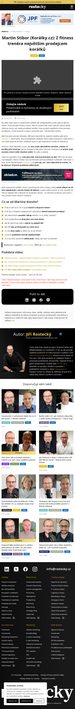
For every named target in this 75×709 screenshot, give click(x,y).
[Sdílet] (41, 300)
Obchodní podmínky (31, 675)
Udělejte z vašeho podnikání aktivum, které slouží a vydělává (39, 2)
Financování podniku (33, 582)
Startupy (14, 464)
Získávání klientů (8, 662)
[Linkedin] (27, 300)
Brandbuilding (31, 633)
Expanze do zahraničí (59, 582)
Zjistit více (26, 696)
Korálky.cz (6, 139)
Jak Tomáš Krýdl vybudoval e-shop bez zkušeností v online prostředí (33, 262)
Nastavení (39, 701)
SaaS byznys (55, 651)
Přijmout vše (12, 701)
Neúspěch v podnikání (10, 593)
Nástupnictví (31, 596)
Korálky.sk (27, 162)
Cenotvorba (6, 633)
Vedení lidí (30, 614)
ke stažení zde (49, 244)
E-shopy (27, 31)
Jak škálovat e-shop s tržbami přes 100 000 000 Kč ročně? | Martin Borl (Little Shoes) (55, 459)
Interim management (34, 589)
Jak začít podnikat (8, 589)
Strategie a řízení (57, 600)
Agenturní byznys (57, 630)
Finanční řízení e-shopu (59, 586)
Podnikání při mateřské (10, 600)
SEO (27, 655)
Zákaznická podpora (58, 611)
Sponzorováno (17, 422)
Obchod (5, 464)
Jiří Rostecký (8, 118)
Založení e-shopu (57, 603)
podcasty (48, 355)
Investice (6, 422)
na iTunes (28, 244)
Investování (55, 633)
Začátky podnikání (16, 31)
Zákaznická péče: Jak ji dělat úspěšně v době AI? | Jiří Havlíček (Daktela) (55, 546)
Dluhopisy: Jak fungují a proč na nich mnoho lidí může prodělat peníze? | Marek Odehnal (54, 503)
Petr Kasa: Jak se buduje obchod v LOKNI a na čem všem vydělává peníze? (19, 458)
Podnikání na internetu (10, 596)
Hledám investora (8, 586)
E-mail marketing (32, 640)
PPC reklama (31, 651)
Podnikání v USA (57, 644)
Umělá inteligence (57, 655)
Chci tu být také (11, 26)
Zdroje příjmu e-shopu (59, 607)
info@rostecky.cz (59, 569)
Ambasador (7, 510)
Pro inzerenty (16, 675)
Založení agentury (8, 655)
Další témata (6, 618)
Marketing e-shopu (58, 596)
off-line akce (62, 363)
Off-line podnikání (57, 640)
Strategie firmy (31, 611)
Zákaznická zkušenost (59, 614)
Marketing (44, 422)
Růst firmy (18, 554)
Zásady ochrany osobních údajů (52, 675)
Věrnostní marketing (34, 662)
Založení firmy (7, 614)
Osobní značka (7, 640)
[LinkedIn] (6, 569)
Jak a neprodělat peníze (26, 269)
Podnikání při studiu (9, 603)
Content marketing (33, 637)
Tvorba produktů (8, 651)
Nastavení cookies (48, 678)
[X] (34, 300)
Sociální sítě (30, 658)
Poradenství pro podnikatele (61, 648)
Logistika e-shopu (57, 593)
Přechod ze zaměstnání (10, 648)
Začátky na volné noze (10, 658)
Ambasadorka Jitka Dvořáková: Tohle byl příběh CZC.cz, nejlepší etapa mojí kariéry (18, 503)
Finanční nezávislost (9, 582)
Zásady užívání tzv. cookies (29, 678)
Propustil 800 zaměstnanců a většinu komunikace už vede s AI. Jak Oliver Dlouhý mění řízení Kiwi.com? (17, 547)
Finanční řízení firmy (33, 586)
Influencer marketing (34, 644)
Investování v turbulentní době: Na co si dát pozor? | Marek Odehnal (19, 417)
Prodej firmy (30, 600)
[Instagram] (35, 569)
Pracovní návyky (7, 644)
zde (12, 320)
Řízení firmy (7, 554)
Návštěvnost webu (33, 648)
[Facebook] (25, 569)
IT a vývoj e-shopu (58, 589)
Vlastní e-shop (7, 611)
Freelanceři (6, 630)
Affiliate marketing (33, 630)
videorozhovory (35, 355)
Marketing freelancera (10, 637)
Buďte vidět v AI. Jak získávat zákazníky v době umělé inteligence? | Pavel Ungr (56, 417)
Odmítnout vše (26, 701)
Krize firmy (30, 593)
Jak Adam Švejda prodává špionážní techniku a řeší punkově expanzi (33, 266)
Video (42, 55)
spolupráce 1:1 (61, 369)
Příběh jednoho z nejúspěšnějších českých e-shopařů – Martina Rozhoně (35, 258)
